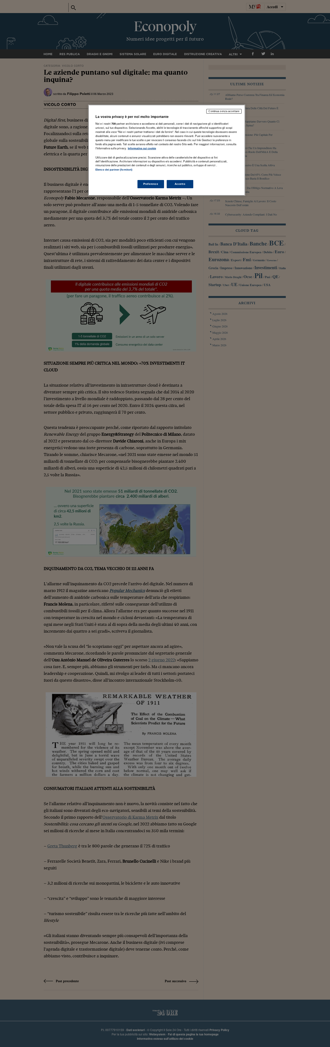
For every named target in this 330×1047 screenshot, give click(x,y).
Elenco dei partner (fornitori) (113, 169)
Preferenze (150, 183)
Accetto (180, 183)
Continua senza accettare (223, 111)
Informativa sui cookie (142, 148)
